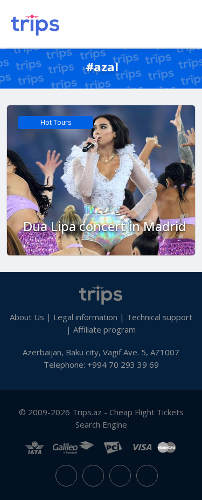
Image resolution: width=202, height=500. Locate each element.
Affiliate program (104, 329)
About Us (27, 317)
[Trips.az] (101, 294)
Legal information (85, 317)
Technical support (159, 317)
